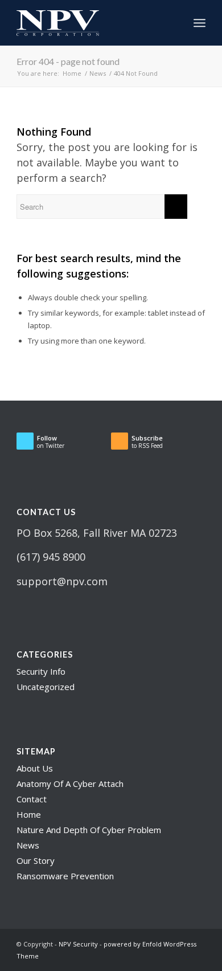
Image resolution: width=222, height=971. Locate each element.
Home (29, 814)
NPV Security (78, 944)
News (28, 845)
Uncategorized (46, 686)
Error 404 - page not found (68, 61)
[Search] (174, 23)
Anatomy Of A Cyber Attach (70, 783)
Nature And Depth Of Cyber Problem (89, 829)
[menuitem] (174, 23)
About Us (35, 768)
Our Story (36, 860)
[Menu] (199, 22)
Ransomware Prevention (65, 876)
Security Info (41, 671)
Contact (32, 799)
